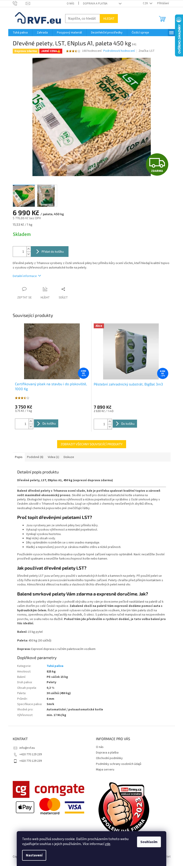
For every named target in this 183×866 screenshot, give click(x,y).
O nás (70, 4)
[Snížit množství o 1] (28, 254)
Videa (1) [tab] (53, 457)
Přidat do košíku (53, 251)
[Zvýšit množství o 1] (28, 249)
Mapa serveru (105, 769)
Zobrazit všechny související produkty (92, 444)
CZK (146, 3)
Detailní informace (25, 276)
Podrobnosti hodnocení (119, 51)
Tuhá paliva (55, 666)
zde (107, 843)
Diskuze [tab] (69, 457)
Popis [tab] (19, 457)
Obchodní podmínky (109, 758)
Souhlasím (149, 841)
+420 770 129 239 (30, 754)
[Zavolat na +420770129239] (19, 3)
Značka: (147, 51)
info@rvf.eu (27, 748)
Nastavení (34, 855)
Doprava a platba (95, 4)
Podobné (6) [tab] (35, 457)
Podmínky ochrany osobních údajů (118, 764)
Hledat (108, 18)
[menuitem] (20, 32)
